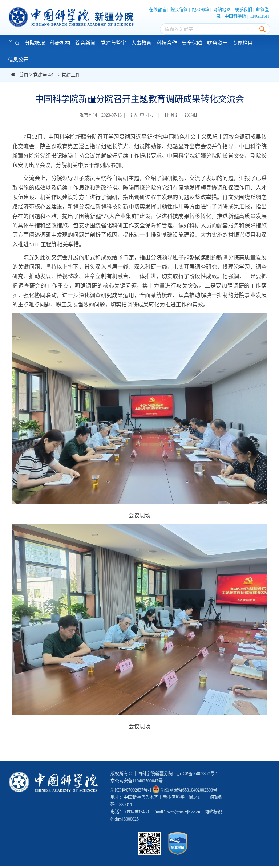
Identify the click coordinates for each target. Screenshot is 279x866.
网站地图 (222, 9)
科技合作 (167, 43)
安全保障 (192, 43)
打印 (171, 115)
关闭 (190, 115)
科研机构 (60, 43)
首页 (23, 74)
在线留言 (157, 9)
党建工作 (70, 74)
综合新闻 (85, 43)
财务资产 (217, 43)
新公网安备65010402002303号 (189, 790)
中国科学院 (235, 16)
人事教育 (141, 43)
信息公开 (18, 59)
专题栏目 (242, 43)
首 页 (14, 43)
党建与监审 (113, 43)
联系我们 (243, 9)
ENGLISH (259, 16)
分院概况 (35, 43)
